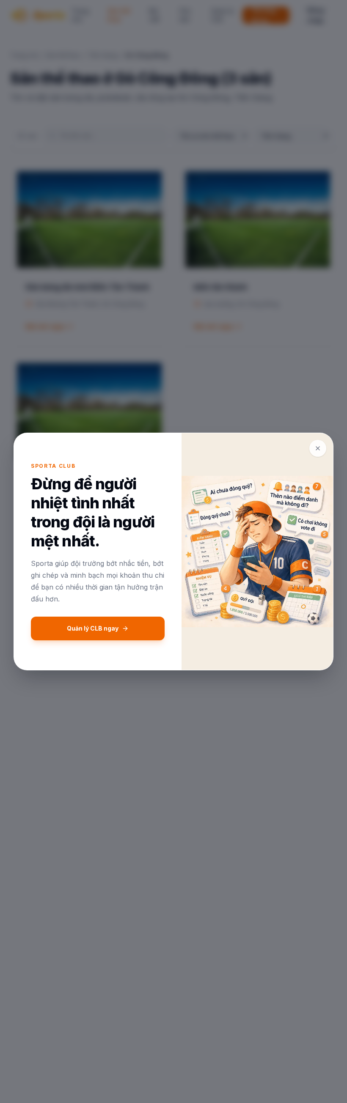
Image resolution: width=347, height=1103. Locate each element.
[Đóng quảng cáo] (317, 448)
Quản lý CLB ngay (92, 628)
